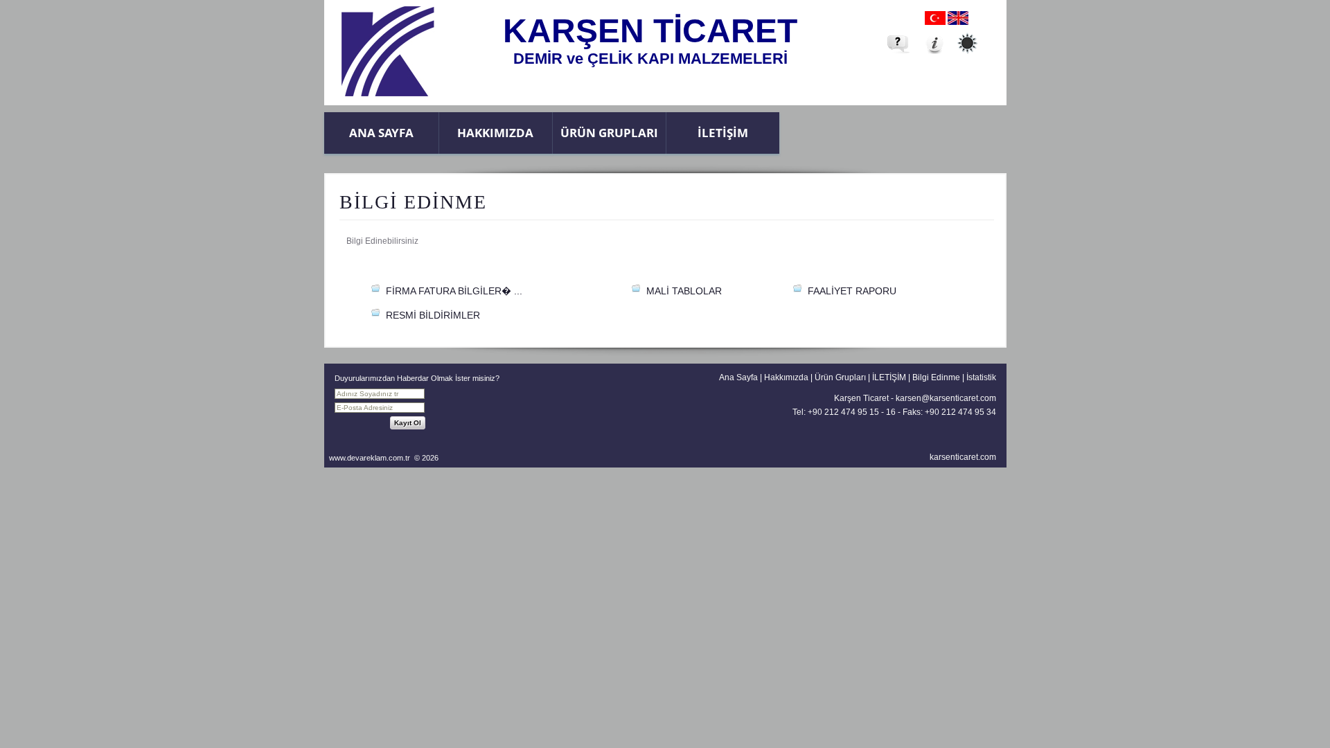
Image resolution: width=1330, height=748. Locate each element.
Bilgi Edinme (936, 377)
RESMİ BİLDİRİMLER (433, 315)
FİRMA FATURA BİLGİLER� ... (454, 290)
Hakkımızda (495, 133)
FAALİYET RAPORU (852, 290)
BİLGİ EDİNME (413, 202)
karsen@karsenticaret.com (946, 398)
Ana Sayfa (381, 133)
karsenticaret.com (963, 457)
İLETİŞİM (723, 133)
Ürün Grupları (609, 133)
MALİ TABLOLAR (684, 290)
